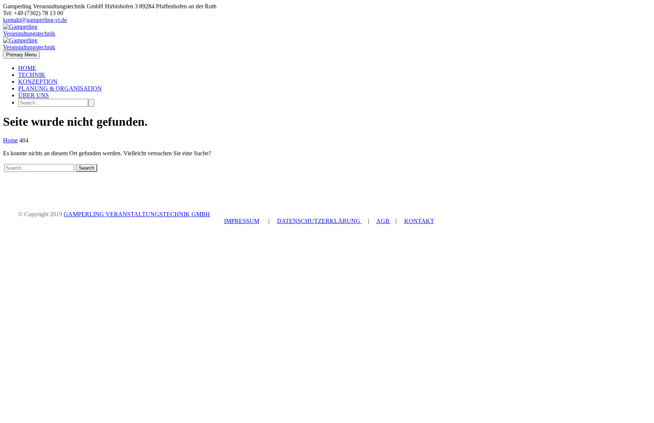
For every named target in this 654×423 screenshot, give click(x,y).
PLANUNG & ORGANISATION (60, 88)
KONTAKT (419, 221)
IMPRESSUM (241, 221)
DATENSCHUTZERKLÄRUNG (319, 221)
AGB (383, 221)
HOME (27, 68)
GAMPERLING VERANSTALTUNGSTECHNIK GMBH (137, 214)
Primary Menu (21, 55)
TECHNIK (31, 75)
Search (86, 168)
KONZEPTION (38, 81)
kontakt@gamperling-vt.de (35, 20)
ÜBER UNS (33, 95)
